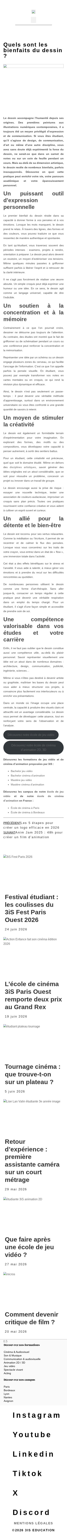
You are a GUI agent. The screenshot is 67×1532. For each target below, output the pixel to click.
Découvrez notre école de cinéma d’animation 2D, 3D (33, 747)
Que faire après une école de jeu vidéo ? (29, 1247)
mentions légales (33, 1523)
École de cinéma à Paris (25, 807)
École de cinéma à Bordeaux (28, 812)
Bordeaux (9, 1390)
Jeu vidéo (9, 1366)
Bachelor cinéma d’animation (28, 775)
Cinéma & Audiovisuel (16, 1351)
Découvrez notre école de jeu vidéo (31, 734)
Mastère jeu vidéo (21, 780)
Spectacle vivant (13, 1369)
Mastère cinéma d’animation (27, 784)
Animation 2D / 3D (14, 1362)
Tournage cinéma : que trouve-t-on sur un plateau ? (32, 1074)
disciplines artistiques (23, 467)
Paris (7, 1386)
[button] (33, 20)
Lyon (6, 1393)
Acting (7, 1373)
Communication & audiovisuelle (22, 1359)
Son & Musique (13, 1355)
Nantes (8, 1397)
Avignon (8, 1400)
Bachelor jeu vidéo (22, 771)
